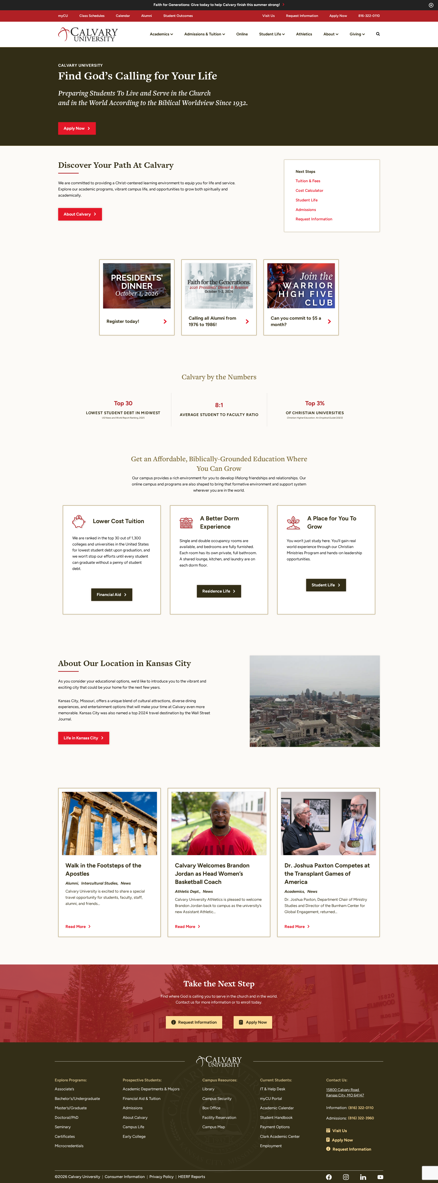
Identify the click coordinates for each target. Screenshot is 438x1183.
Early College (134, 1137)
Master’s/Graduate (71, 1108)
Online (242, 34)
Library (208, 1089)
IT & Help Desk (272, 1089)
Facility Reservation (219, 1118)
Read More (75, 927)
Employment (271, 1146)
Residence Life (216, 592)
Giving (355, 34)
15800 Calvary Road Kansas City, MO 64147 (345, 1092)
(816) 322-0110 (360, 1108)
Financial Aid (109, 595)
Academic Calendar (277, 1108)
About (329, 34)
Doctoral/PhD (66, 1118)
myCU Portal (271, 1099)
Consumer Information (125, 1177)
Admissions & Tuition (202, 34)
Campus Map (213, 1127)
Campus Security (217, 1099)
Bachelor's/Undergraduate (77, 1099)
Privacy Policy (161, 1177)
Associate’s (64, 1089)
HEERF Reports (191, 1177)
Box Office (211, 1108)
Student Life (270, 34)
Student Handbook (276, 1118)
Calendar (123, 16)
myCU (63, 16)
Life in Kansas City (81, 738)
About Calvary (77, 215)
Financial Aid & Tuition (141, 1099)
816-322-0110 (369, 16)
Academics (159, 34)
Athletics (304, 34)
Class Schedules (91, 16)
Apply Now (338, 16)
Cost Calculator (309, 191)
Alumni (146, 16)
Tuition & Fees (308, 181)
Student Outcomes (178, 16)
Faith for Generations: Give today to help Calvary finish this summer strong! (217, 5)
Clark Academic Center (280, 1137)
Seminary (63, 1127)
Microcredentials (69, 1146)
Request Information (302, 16)
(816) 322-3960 (361, 1118)
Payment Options (275, 1127)
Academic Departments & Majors (151, 1089)
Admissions (306, 210)
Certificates (65, 1137)
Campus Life (133, 1127)
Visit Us (268, 16)
